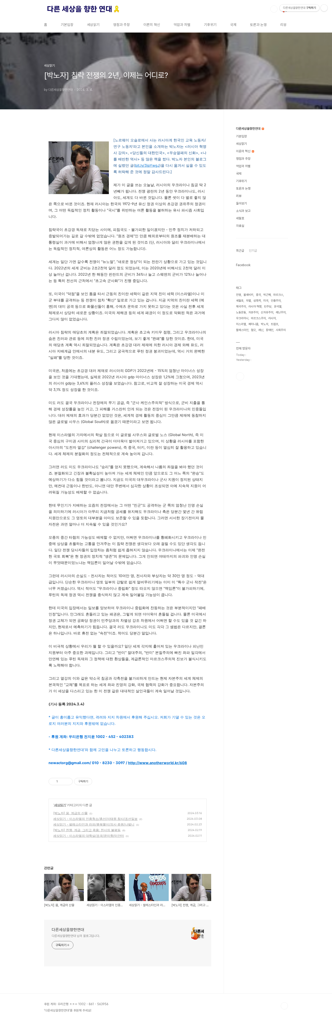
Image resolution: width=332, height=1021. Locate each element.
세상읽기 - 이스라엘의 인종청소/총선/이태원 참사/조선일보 (95, 819)
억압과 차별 (182, 25)
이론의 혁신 (151, 25)
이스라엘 (241, 324)
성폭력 (257, 300)
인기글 (253, 250)
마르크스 (278, 294)
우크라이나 (242, 318)
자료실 (240, 226)
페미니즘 (253, 324)
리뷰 (283, 25)
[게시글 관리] (67, 781)
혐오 (253, 330)
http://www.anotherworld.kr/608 (157, 762)
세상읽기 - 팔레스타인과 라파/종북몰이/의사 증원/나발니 (93, 824)
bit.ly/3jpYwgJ (147, 165)
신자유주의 (267, 312)
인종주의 (276, 300)
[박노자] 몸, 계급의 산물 (70, 813)
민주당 (267, 306)
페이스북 (240, 376)
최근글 (240, 250)
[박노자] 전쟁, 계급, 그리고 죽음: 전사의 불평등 (87, 830)
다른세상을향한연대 (68, 929)
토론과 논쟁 (258, 25)
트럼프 (274, 324)
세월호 (240, 218)
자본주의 (253, 312)
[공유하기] (62, 781)
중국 (258, 294)
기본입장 (67, 25)
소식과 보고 (243, 211)
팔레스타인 (242, 330)
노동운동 (241, 312)
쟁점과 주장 (121, 25)
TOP (284, 1005)
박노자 (264, 324)
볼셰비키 (248, 294)
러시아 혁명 (255, 306)
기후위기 (210, 25)
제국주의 (241, 306)
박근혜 (267, 294)
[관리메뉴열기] (324, 8)
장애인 (269, 330)
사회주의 (281, 330)
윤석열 (277, 306)
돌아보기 (241, 203)
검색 (274, 9)
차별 (248, 300)
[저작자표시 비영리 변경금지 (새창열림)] (98, 781)
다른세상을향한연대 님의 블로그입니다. (76, 936)
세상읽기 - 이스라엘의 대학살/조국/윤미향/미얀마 (88, 836)
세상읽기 (93, 25)
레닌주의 (281, 312)
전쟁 (238, 294)
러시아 (272, 318)
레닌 (260, 330)
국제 (233, 25)
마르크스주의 (258, 318)
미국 (265, 300)
